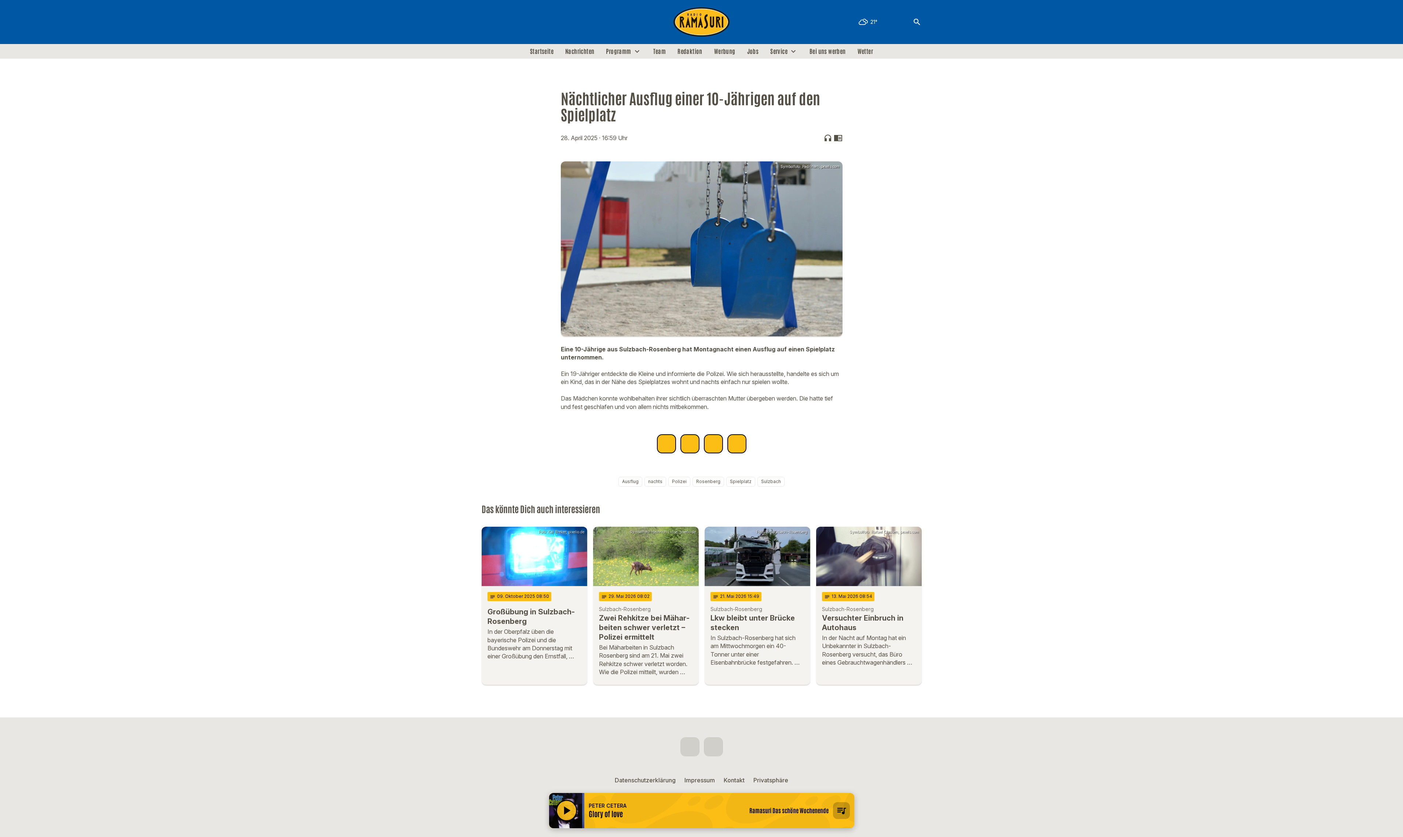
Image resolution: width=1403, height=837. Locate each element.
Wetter (865, 51)
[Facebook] (489, 22)
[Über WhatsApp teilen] (713, 444)
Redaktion (689, 51)
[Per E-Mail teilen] (737, 444)
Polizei (679, 481)
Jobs (753, 51)
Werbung (724, 51)
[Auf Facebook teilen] (666, 444)
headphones (827, 138)
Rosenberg (708, 481)
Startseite (541, 51)
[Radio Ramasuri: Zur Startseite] (701, 22)
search (917, 22)
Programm (618, 51)
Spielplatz (741, 481)
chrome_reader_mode (838, 138)
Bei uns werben (828, 51)
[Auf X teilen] (690, 444)
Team (659, 51)
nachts (655, 481)
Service (779, 51)
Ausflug (630, 481)
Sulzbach (771, 481)
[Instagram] (503, 22)
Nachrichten (579, 51)
